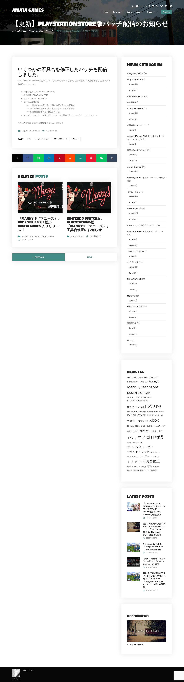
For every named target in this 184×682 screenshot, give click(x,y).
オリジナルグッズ (134, 442)
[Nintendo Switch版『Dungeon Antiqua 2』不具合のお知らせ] (133, 547)
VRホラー (75, 139)
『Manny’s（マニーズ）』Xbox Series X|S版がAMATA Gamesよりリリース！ (39, 224)
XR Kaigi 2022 (133, 426)
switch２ (131, 414)
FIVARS (141, 382)
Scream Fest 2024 (146, 412)
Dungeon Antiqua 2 (136, 96)
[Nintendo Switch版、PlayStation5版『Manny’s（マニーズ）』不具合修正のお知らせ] (90, 197)
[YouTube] (138, 6)
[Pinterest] (59, 158)
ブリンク (156, 456)
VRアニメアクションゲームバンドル (150, 415)
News (129, 12)
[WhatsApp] (80, 158)
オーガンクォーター (42, 139)
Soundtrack (159, 411)
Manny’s (25, 236)
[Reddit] (70, 158)
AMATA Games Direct (135, 378)
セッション (155, 452)
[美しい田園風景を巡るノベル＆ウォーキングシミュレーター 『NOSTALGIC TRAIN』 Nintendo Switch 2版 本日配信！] (133, 526)
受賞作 (143, 467)
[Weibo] (91, 158)
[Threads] (154, 6)
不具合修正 (151, 461)
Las (146, 382)
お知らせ (142, 430)
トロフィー (146, 456)
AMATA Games (28, 9)
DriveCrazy (132, 382)
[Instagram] (147, 6)
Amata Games (41, 236)
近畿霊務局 (132, 323)
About (139, 12)
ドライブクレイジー (135, 251)
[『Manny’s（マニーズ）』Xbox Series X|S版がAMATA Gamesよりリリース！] (41, 197)
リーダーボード (134, 461)
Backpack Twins (134, 306)
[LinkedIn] (49, 158)
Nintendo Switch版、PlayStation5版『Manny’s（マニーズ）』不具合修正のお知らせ (88, 224)
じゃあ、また (132, 191)
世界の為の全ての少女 (136, 150)
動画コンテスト (133, 466)
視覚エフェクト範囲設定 (149, 470)
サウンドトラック (138, 452)
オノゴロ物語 (132, 262)
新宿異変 (131, 102)
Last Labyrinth (133, 208)
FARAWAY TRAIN (134, 279)
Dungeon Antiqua (135, 73)
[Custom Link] (171, 6)
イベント (131, 437)
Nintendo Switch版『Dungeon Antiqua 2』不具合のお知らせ (153, 547)
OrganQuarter (60, 139)
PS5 (28, 139)
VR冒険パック (143, 421)
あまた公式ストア (155, 425)
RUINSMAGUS (132, 412)
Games (116, 12)
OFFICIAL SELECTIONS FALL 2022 (139, 397)
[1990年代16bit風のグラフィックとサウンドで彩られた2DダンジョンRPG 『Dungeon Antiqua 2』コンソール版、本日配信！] (133, 576)
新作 (149, 466)
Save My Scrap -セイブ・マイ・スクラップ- (146, 177)
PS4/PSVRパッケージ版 (135, 407)
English (166, 12)
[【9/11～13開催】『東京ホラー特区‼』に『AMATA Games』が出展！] (133, 561)
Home (105, 12)
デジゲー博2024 (133, 456)
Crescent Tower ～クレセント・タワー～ (145, 231)
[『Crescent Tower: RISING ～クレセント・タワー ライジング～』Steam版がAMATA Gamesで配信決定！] (133, 506)
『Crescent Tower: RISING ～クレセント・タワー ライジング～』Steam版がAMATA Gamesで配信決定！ (154, 509)
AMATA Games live (151, 378)
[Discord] (167, 6)
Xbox (154, 420)
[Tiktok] (143, 6)
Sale (131, 90)
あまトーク (131, 431)
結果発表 (156, 467)
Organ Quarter (28, 130)
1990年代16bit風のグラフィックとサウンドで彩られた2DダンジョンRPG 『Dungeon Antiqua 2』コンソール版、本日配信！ (154, 580)
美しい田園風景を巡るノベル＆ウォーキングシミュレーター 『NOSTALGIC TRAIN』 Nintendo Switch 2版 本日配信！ (154, 529)
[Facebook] (150, 6)
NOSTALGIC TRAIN (135, 108)
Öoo (129, 340)
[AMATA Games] (16, 674)
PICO (145, 400)
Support (151, 12)
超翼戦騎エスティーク (136, 125)
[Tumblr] (112, 158)
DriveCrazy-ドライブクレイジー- (141, 225)
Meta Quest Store (142, 387)
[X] (158, 6)
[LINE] (38, 158)
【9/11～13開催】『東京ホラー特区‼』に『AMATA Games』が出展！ (154, 561)
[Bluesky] (162, 6)
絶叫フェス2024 (133, 470)
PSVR (157, 406)
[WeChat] (101, 158)
